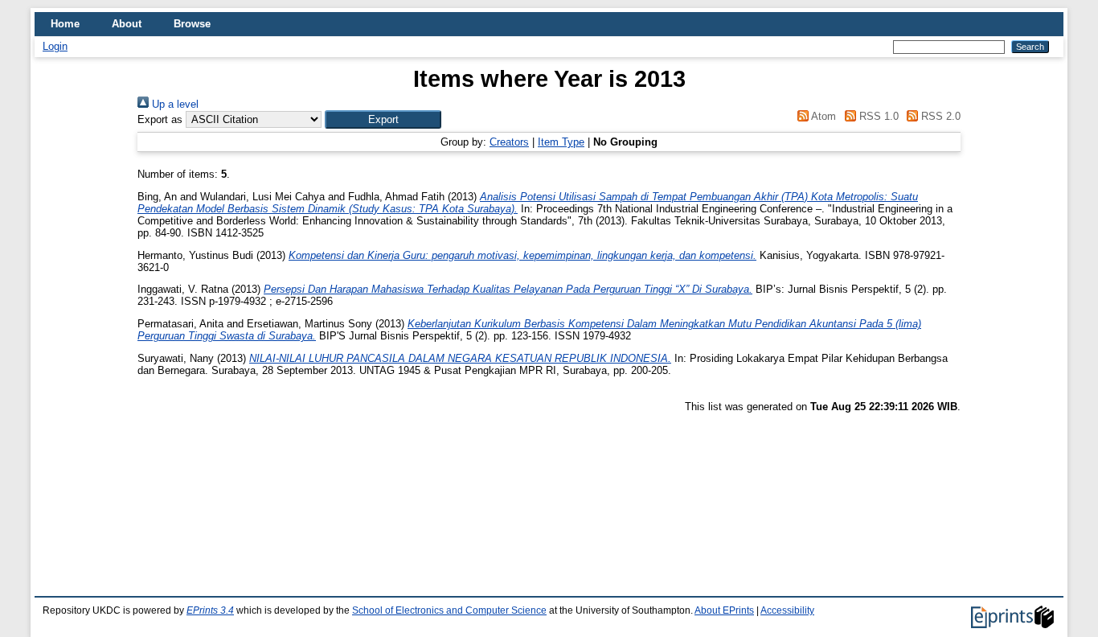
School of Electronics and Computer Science (449, 610)
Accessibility (787, 610)
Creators (509, 142)
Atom (822, 116)
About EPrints (724, 610)
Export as (159, 119)
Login (55, 46)
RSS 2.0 (939, 116)
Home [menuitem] (65, 24)
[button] (383, 119)
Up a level (174, 104)
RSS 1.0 (877, 116)
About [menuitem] (126, 24)
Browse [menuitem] (192, 24)
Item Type (561, 142)
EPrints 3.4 (210, 610)
